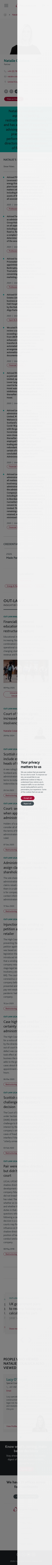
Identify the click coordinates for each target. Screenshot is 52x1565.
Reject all (27, 803)
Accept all (28, 798)
